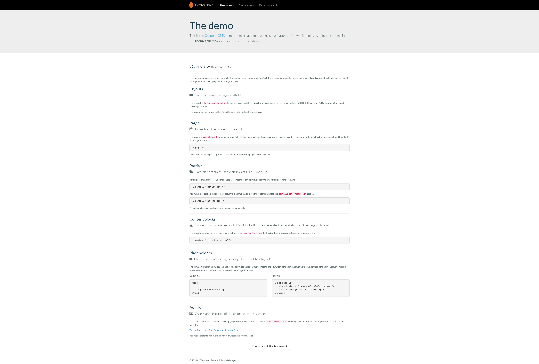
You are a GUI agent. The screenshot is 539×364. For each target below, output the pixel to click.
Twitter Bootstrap (198, 330)
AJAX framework (247, 5)
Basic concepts (227, 5)
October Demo (204, 4)
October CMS (215, 35)
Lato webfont (231, 330)
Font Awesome (216, 330)
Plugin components (268, 5)
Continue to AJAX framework (269, 346)
